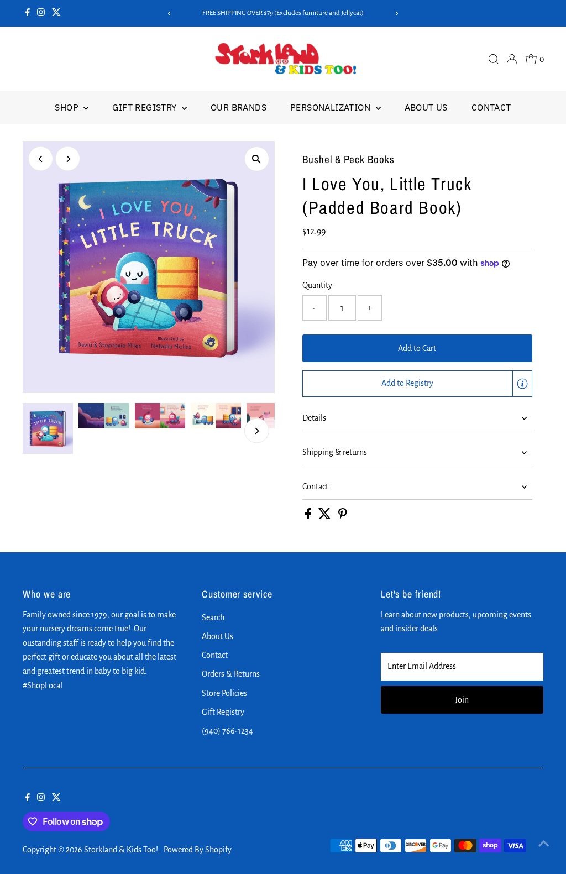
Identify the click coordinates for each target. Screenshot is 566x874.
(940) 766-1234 (227, 730)
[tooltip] (522, 383)
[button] (417, 383)
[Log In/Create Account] (512, 59)
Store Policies (224, 693)
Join (462, 699)
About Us (426, 107)
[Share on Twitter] (325, 516)
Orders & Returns (231, 673)
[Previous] (169, 13)
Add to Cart (417, 348)
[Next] (396, 13)
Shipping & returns (334, 452)
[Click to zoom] (256, 158)
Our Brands (238, 107)
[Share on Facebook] (309, 516)
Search (213, 617)
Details (314, 418)
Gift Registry (145, 107)
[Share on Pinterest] (342, 516)
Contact (491, 107)
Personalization (331, 107)
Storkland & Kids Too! (121, 849)
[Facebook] (28, 13)
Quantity (317, 285)
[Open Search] (494, 59)
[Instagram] (41, 13)
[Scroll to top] (544, 844)
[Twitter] (56, 13)
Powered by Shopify (198, 849)
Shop (68, 107)
